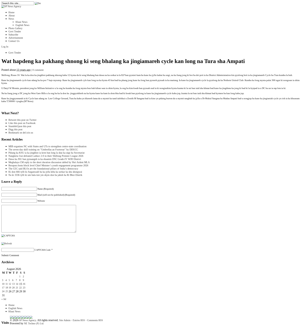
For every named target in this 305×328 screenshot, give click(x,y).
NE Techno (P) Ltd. (34, 323)
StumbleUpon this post (19, 126)
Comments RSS (95, 320)
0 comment (38, 70)
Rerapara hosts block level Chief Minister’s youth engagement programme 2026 (48, 165)
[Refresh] (6, 243)
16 (24, 284)
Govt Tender (14, 31)
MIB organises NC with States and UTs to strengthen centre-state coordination (47, 146)
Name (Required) (45, 188)
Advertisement (15, 38)
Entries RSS (79, 320)
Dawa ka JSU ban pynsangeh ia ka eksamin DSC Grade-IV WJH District (44, 159)
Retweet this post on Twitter (22, 120)
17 (3, 287)
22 (20, 287)
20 (13, 287)
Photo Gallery (15, 28)
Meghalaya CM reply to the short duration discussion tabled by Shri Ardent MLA (49, 162)
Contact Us (13, 41)
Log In (4, 46)
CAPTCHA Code (43, 250)
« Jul (3, 299)
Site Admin (64, 320)
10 (3, 284)
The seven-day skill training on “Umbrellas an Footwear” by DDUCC (43, 149)
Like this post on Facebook (21, 123)
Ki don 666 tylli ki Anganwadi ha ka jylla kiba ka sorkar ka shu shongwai (45, 172)
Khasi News (21, 22)
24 (3, 291)
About (11, 15)
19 (10, 287)
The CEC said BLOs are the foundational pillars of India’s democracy (43, 168)
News (11, 18)
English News (22, 25)
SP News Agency (27, 320)
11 (6, 284)
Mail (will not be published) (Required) (56, 194)
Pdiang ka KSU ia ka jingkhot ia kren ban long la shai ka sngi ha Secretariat (46, 152)
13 (13, 284)
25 (6, 291)
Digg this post (15, 129)
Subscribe (13, 34)
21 (17, 287)
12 (10, 284)
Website (41, 200)
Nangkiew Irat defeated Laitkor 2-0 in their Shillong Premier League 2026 (45, 156)
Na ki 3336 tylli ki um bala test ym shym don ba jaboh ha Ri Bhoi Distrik (45, 175)
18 (6, 287)
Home (11, 12)
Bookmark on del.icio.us (20, 132)
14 (17, 284)
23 (24, 287)
